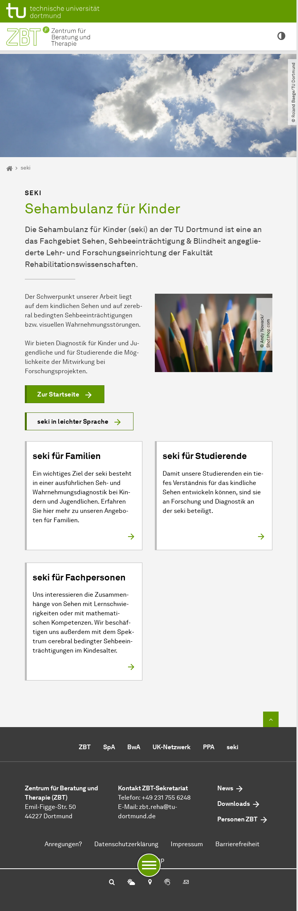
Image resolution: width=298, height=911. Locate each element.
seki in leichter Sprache (72, 421)
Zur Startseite (58, 394)
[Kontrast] (281, 36)
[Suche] (112, 882)
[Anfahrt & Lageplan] (149, 882)
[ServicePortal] (167, 882)
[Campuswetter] (131, 882)
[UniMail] (186, 882)
